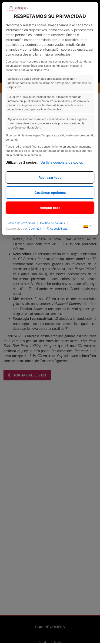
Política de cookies (52, 223)
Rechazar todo (50, 177)
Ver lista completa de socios (61, 162)
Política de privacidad (21, 223)
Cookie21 (35, 228)
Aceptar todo (50, 208)
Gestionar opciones (50, 193)
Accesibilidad (58, 228)
